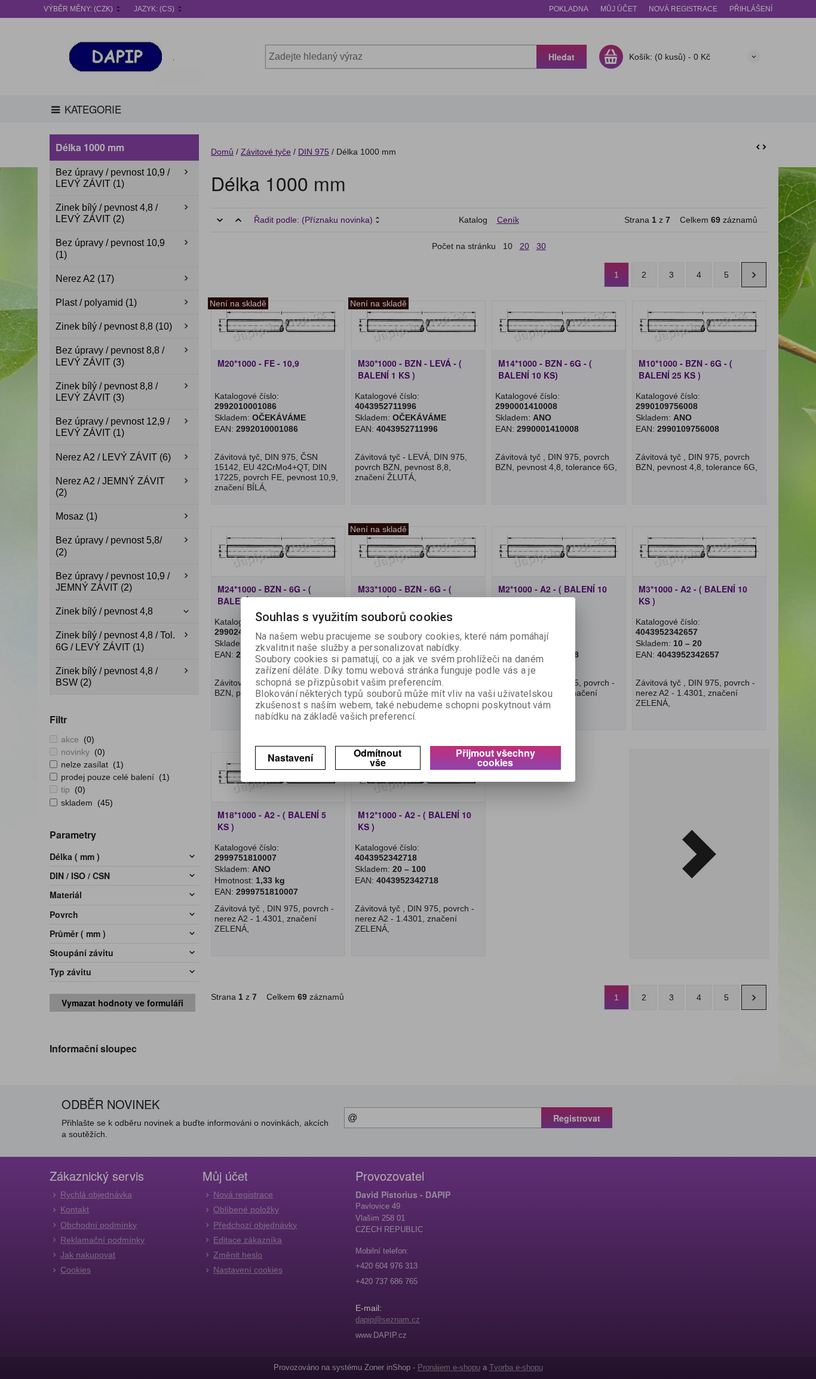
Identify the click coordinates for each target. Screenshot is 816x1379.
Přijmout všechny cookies (495, 757)
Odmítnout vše (377, 757)
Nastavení (290, 757)
